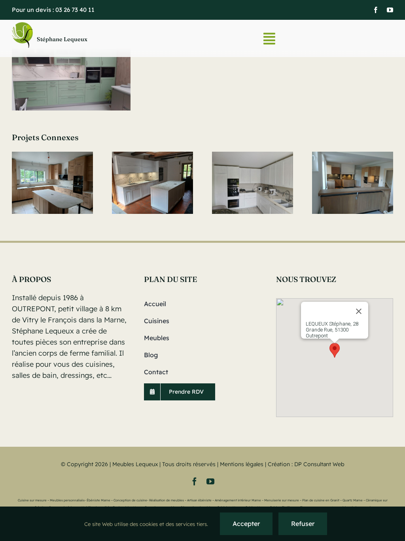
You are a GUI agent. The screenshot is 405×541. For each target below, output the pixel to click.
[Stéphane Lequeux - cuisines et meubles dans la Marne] (78, 38)
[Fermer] (358, 311)
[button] (334, 350)
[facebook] (376, 10)
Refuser (302, 524)
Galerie (52, 182)
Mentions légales (241, 464)
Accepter (246, 524)
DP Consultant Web (319, 464)
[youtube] (390, 10)
